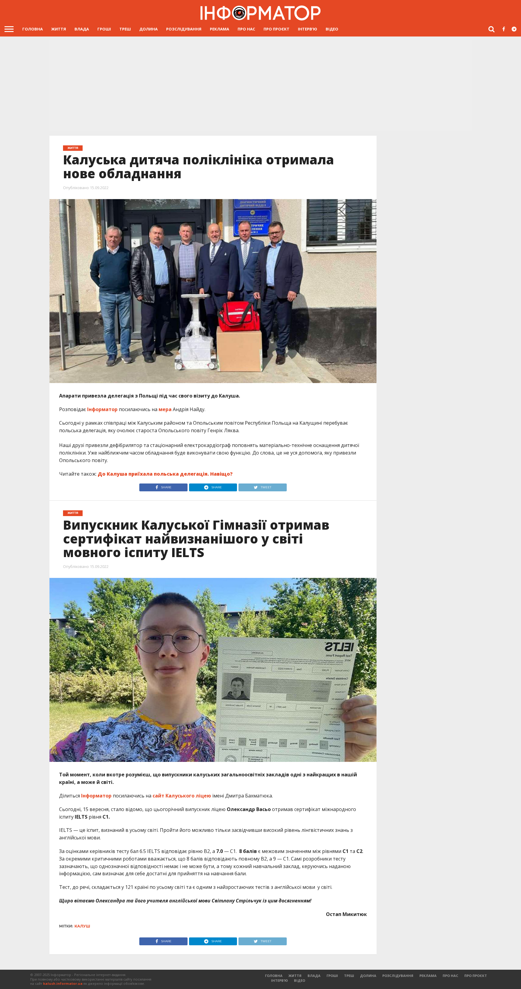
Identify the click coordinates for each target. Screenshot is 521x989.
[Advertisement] (260, 86)
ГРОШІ (104, 29)
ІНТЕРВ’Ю (307, 29)
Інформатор (102, 409)
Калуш (82, 926)
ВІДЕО (332, 29)
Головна (32, 29)
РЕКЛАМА (219, 29)
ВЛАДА (81, 29)
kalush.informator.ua (63, 983)
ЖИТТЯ (58, 29)
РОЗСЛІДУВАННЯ (183, 29)
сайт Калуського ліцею (182, 795)
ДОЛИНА (148, 29)
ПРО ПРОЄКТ (276, 29)
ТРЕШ (125, 29)
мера (165, 409)
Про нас (246, 29)
